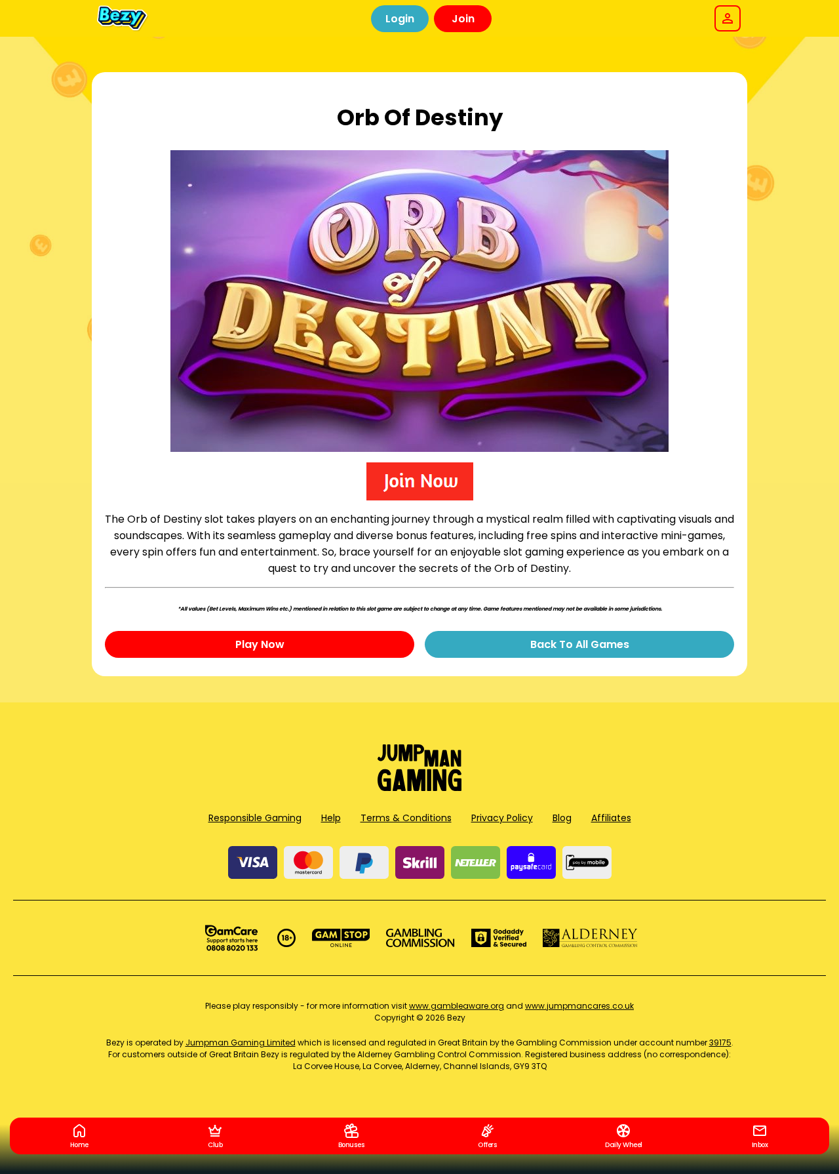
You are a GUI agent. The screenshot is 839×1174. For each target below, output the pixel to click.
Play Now (259, 644)
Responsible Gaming (255, 817)
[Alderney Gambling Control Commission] (590, 938)
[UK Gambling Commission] (420, 938)
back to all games (579, 644)
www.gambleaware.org (456, 1005)
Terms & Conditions (406, 817)
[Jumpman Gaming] (419, 787)
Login (399, 18)
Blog (562, 817)
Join (463, 18)
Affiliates (611, 817)
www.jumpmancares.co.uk (579, 1005)
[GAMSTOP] (341, 938)
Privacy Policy (502, 817)
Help (331, 817)
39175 (720, 1042)
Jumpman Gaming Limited (240, 1042)
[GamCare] (231, 937)
